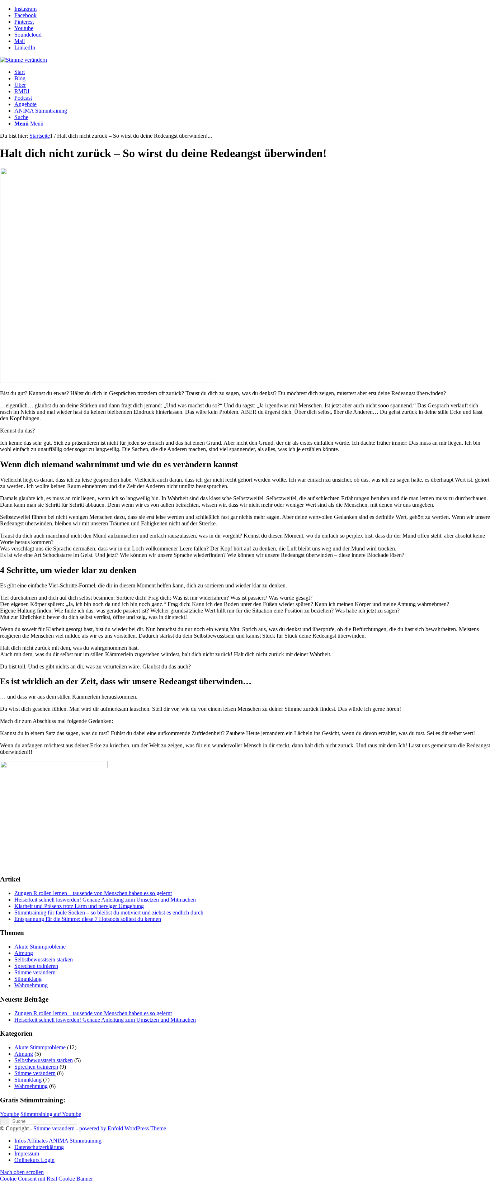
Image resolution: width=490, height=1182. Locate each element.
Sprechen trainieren (36, 966)
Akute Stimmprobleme (40, 947)
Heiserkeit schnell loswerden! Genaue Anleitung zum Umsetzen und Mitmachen (105, 900)
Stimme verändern (35, 972)
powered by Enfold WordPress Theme (122, 1128)
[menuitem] (252, 72)
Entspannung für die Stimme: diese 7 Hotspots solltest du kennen (87, 919)
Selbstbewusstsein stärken (43, 959)
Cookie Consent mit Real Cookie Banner (46, 1179)
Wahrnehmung (31, 985)
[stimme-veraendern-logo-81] (23, 60)
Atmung (23, 953)
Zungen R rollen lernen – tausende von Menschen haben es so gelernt (93, 893)
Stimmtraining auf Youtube (50, 1114)
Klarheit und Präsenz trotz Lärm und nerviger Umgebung (79, 906)
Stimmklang (28, 979)
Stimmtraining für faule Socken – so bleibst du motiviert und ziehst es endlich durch (108, 912)
